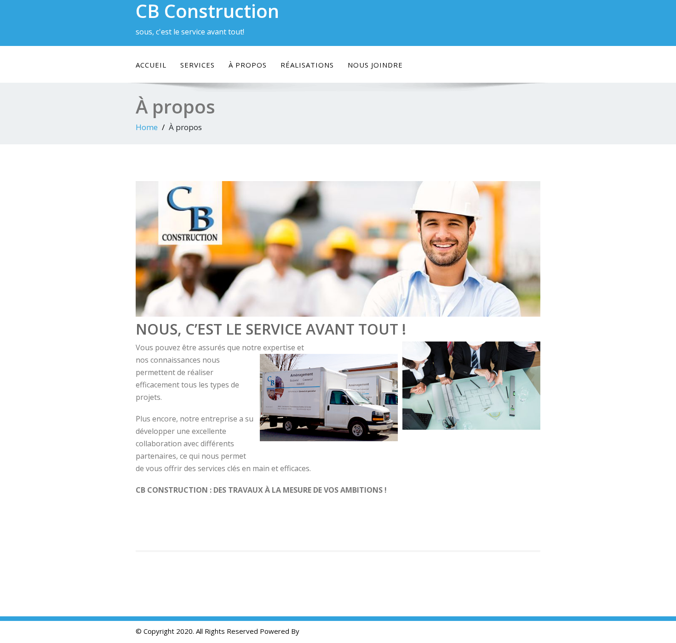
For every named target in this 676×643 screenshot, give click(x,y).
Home (147, 127)
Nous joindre (375, 64)
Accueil (151, 64)
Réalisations (307, 64)
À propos (248, 64)
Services (197, 64)
